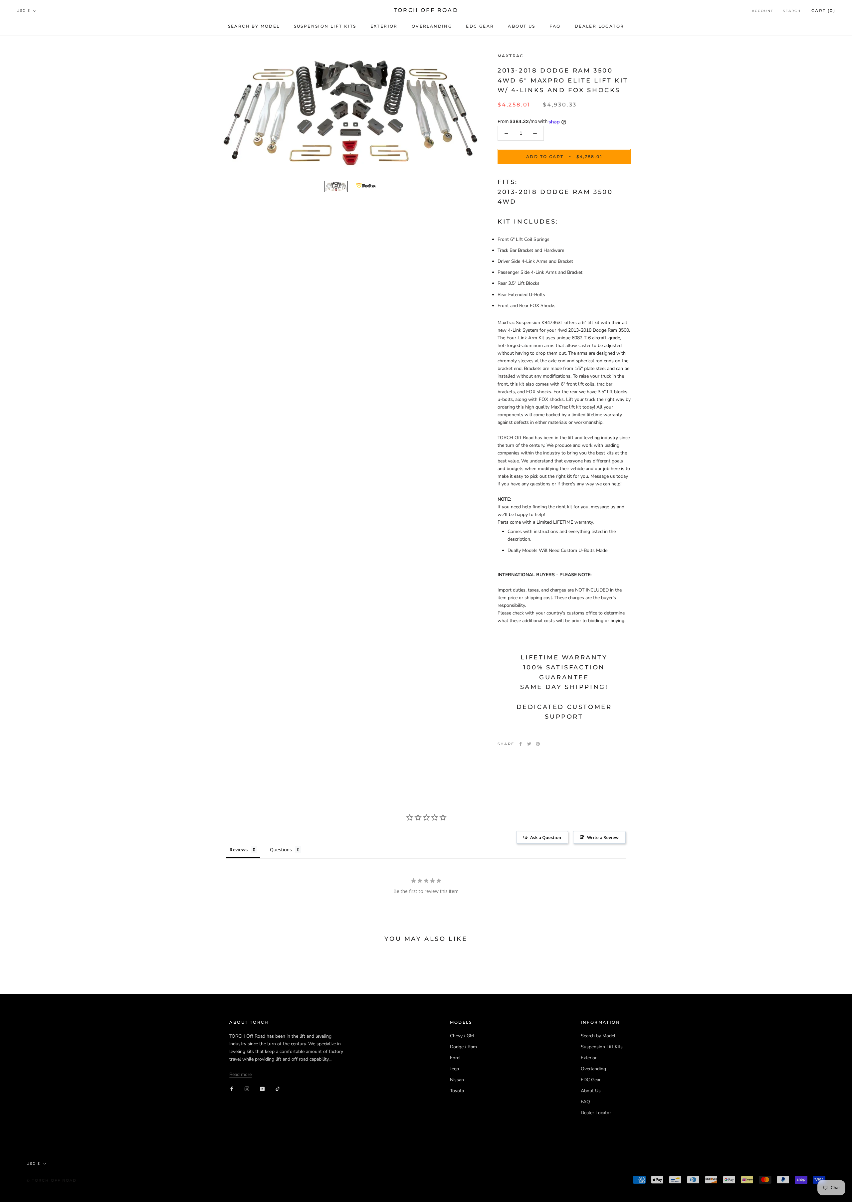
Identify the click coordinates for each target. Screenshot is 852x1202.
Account (762, 11)
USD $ (23, 10)
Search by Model (254, 26)
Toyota (457, 1091)
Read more (240, 1074)
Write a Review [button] (603, 837)
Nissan (457, 1080)
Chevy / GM (462, 1036)
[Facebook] (521, 744)
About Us (521, 26)
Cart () (823, 10)
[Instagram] (247, 1089)
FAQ (555, 26)
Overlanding (432, 26)
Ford (455, 1058)
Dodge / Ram (463, 1047)
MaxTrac (511, 55)
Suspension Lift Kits (325, 26)
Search (792, 11)
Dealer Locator (599, 26)
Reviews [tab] (239, 849)
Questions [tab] (281, 849)
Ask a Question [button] (545, 837)
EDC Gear (480, 26)
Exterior (384, 26)
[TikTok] (277, 1089)
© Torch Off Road (52, 1180)
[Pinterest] (538, 744)
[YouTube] (262, 1089)
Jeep (454, 1069)
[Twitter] (529, 744)
